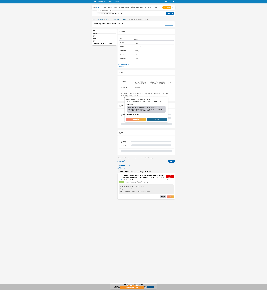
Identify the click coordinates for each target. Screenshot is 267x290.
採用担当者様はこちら (168, 1)
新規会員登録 (136, 119)
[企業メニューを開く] (120, 178)
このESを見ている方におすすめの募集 (102, 43)
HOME (93, 19)
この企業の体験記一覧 (123, 64)
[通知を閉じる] (110, 10)
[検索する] (173, 7)
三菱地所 (124, 19)
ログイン (157, 119)
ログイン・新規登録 (166, 7)
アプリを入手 (170, 13)
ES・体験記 (100, 19)
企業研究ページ (122, 66)
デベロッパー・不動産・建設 (112, 19)
